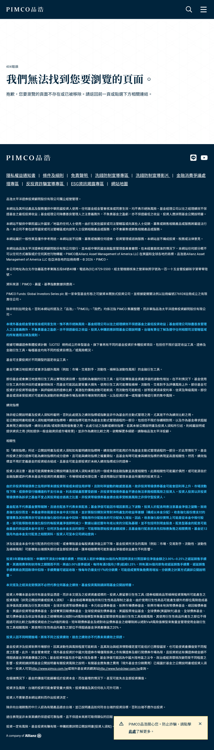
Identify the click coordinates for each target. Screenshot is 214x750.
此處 (132, 731)
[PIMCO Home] (25, 9)
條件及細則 (53, 175)
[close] (200, 724)
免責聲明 (80, 175)
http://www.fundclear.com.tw (119, 669)
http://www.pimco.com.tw (49, 669)
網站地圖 (119, 183)
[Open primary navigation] (203, 9)
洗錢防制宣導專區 (112, 175)
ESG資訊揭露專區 (87, 183)
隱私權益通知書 (20, 175)
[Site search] (189, 9)
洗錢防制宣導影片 (153, 175)
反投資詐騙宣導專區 (45, 183)
